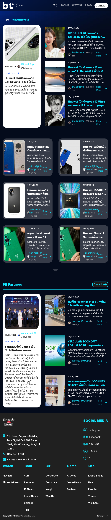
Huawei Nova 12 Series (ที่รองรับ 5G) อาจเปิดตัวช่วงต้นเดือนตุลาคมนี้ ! (94, 239)
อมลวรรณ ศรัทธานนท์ (81, 321)
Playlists (7, 475)
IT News (29, 489)
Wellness (93, 502)
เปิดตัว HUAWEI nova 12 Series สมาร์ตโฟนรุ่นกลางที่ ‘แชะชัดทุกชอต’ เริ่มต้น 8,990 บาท (86, 38)
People (92, 489)
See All (98, 284)
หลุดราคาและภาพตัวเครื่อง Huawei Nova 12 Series (38, 150)
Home (65, 5)
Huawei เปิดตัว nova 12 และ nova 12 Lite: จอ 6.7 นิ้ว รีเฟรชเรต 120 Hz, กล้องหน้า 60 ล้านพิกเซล (87, 73)
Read (88, 5)
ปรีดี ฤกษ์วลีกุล (27, 65)
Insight (49, 489)
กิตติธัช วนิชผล (78, 52)
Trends (92, 496)
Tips (26, 509)
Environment (95, 475)
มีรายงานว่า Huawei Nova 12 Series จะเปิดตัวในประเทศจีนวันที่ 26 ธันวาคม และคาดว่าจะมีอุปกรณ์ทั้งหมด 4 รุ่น (39, 158)
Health (92, 482)
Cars (26, 475)
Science (28, 502)
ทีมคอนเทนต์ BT (28, 333)
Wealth (49, 496)
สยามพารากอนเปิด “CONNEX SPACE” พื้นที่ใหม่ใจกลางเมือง (86, 383)
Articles (71, 475)
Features (29, 482)
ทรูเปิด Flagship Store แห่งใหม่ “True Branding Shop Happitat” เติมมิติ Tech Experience (87, 307)
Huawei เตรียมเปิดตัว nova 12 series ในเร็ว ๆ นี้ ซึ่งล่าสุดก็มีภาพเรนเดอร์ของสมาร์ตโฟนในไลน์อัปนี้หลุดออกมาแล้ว (38, 202)
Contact (101, 5)
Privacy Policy (102, 516)
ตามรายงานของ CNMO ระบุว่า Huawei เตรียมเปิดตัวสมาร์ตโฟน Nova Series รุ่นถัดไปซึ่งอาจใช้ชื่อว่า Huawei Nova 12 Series (95, 245)
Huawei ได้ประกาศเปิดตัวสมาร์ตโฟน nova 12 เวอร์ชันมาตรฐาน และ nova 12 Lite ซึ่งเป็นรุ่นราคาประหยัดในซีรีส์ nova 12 (86, 79)
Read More (10, 73)
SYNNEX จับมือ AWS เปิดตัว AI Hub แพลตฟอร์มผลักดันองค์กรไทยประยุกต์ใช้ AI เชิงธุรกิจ (21, 352)
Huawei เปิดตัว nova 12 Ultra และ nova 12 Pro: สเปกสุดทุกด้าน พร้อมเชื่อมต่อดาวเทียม (86, 105)
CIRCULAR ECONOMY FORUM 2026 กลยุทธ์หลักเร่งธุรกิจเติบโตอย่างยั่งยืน (86, 345)
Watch (77, 5)
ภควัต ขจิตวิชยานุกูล (35, 211)
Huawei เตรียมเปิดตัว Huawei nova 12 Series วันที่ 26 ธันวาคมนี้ (94, 152)
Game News (74, 482)
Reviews (71, 489)
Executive (51, 482)
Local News (31, 496)
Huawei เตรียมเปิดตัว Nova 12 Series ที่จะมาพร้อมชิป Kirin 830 (95, 195)
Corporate (51, 475)
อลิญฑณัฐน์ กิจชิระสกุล (35, 167)
